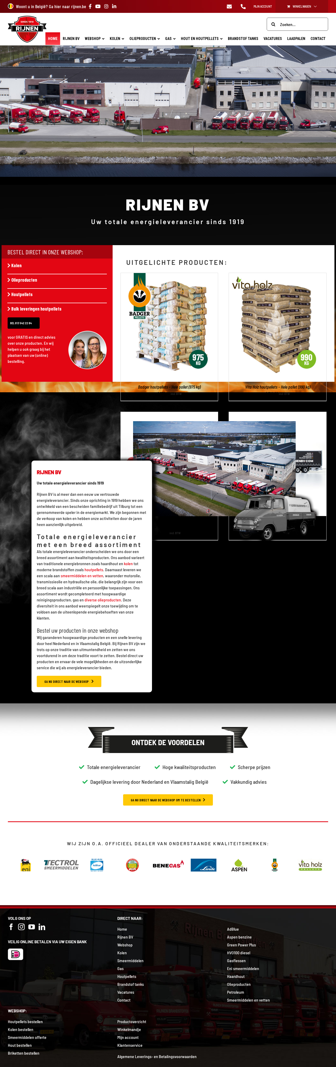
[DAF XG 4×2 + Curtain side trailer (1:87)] (169, 415)
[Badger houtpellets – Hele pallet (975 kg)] (169, 276)
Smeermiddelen (130, 960)
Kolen (16, 265)
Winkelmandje (129, 1029)
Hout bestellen (20, 1045)
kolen (128, 563)
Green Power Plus (241, 944)
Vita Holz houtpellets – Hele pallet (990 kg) (277, 387)
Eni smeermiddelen (243, 968)
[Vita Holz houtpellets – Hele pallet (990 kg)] (277, 276)
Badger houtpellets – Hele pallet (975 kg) (169, 387)
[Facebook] (11, 927)
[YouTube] (31, 927)
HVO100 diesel (238, 952)
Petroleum (235, 991)
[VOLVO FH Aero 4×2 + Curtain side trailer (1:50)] (277, 415)
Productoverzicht (131, 1021)
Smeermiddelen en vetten (248, 999)
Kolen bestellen (20, 1029)
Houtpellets (22, 294)
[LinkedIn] (42, 927)
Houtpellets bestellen (25, 1021)
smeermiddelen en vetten (82, 575)
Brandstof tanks (130, 984)
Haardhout (236, 976)
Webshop (125, 944)
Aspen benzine (239, 936)
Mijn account (128, 1037)
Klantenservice (130, 1045)
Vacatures (125, 991)
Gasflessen (236, 960)
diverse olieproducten (103, 599)
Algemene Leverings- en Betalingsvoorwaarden (157, 1056)
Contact (123, 999)
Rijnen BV (125, 936)
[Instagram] (21, 927)
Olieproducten (24, 280)
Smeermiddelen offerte (27, 1037)
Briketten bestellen (23, 1052)
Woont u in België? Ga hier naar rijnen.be (51, 6)
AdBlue (233, 928)
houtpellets (94, 569)
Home (122, 928)
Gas (120, 968)
